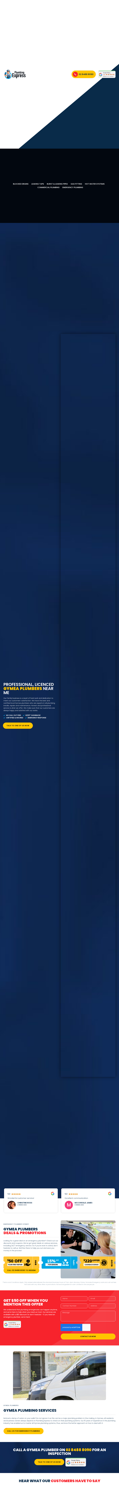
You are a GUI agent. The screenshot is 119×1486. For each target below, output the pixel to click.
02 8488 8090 (86, 74)
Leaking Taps (37, 184)
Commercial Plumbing (48, 187)
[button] (18, 726)
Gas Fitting (76, 184)
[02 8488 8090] (75, 74)
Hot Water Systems (95, 184)
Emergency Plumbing (72, 187)
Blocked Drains (20, 184)
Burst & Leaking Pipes (57, 184)
